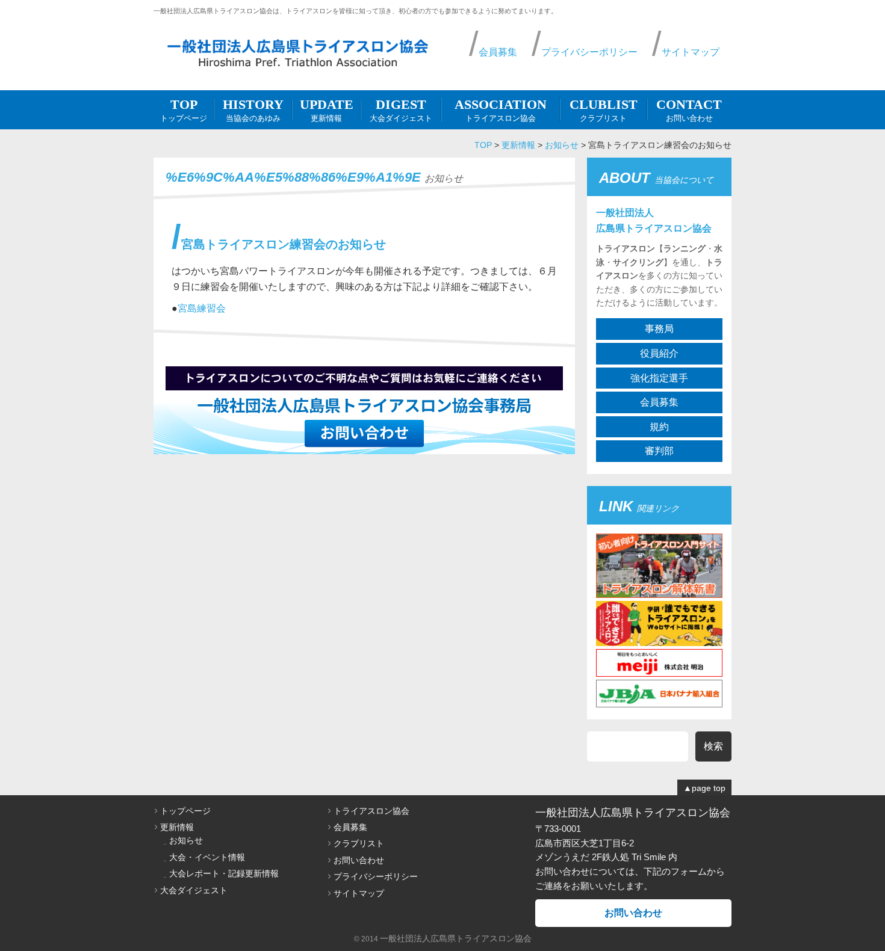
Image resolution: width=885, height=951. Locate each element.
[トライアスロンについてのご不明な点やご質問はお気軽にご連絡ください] (364, 447)
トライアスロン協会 (501, 109)
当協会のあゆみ (253, 109)
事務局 (659, 329)
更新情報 (326, 109)
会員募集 (498, 52)
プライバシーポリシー (589, 52)
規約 (659, 427)
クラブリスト (604, 109)
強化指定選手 (659, 378)
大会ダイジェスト (401, 109)
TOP (483, 145)
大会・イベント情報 (207, 857)
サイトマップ (690, 52)
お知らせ (562, 145)
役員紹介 (659, 353)
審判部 (659, 451)
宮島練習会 (202, 308)
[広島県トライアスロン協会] (298, 53)
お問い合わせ (689, 109)
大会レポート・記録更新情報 (224, 873)
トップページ (183, 109)
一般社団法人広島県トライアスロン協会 (456, 938)
